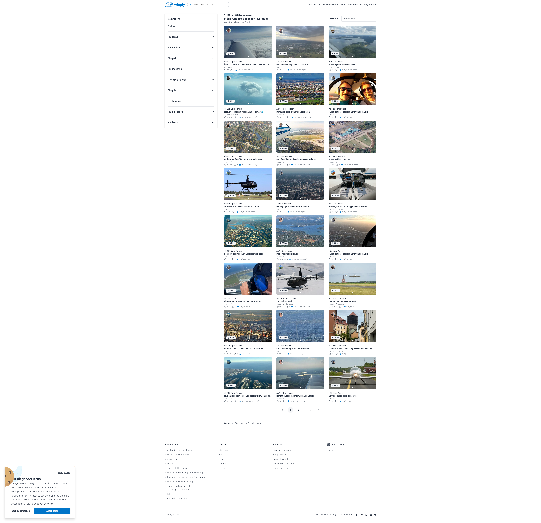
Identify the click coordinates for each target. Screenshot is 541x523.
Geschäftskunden (281, 459)
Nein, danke (64, 472)
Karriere (222, 463)
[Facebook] (357, 514)
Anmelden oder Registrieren (362, 4)
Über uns (223, 450)
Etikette (168, 494)
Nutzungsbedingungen (327, 514)
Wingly (227, 423)
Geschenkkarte (331, 4)
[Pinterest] (375, 514)
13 (310, 409)
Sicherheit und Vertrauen (177, 454)
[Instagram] (366, 514)
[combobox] (208, 4)
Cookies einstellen (20, 511)
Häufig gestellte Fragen (176, 468)
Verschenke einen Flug (284, 463)
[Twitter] (362, 514)
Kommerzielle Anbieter (176, 498)
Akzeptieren (52, 511)
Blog (221, 454)
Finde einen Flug (281, 468)
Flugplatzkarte (280, 454)
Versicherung (171, 459)
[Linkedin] (371, 514)
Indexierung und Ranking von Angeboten (185, 477)
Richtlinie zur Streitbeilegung (179, 481)
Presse (222, 468)
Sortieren (334, 18)
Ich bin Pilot (315, 4)
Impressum (346, 514)
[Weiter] (318, 410)
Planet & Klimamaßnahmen (178, 450)
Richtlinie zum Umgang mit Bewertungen (185, 472)
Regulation (170, 463)
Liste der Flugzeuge (282, 450)
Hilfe (343, 4)
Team (221, 459)
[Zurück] (282, 410)
